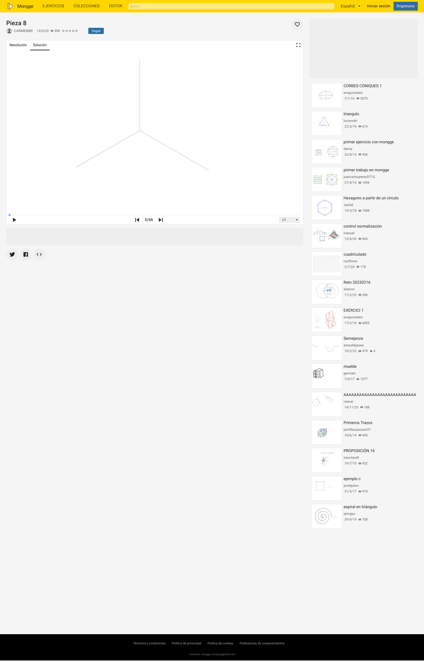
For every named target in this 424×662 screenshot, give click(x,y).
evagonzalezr (353, 93)
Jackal (348, 205)
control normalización (363, 226)
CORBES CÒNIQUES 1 (363, 86)
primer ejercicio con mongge (369, 142)
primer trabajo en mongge (366, 170)
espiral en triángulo (360, 507)
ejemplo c (352, 479)
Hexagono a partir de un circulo (371, 198)
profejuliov (351, 486)
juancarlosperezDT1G (359, 177)
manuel (349, 233)
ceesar (349, 402)
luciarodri (350, 121)
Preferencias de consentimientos (262, 643)
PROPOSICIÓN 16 (359, 451)
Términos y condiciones (149, 643)
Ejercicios (53, 6)
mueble (350, 366)
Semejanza (353, 338)
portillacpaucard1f (357, 430)
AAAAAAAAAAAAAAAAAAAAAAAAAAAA (380, 394)
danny (348, 149)
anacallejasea (354, 345)
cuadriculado (355, 254)
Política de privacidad (186, 643)
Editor (115, 6)
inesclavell (351, 458)
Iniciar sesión (378, 6)
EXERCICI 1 (354, 310)
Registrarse (406, 6)
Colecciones (87, 6)
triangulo (351, 114)
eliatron (349, 289)
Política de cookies (220, 643)
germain (350, 373)
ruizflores (350, 261)
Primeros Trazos (358, 423)
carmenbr (23, 31)
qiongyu (349, 514)
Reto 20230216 (357, 282)
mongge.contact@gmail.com (218, 654)
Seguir (96, 31)
